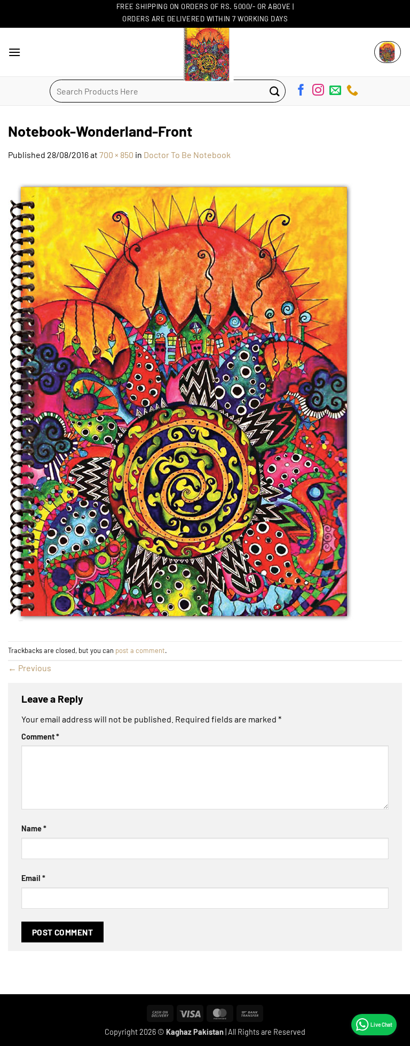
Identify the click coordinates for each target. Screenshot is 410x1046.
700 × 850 (116, 155)
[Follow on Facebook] (301, 92)
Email (33, 878)
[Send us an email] (335, 92)
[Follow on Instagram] (318, 92)
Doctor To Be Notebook (187, 155)
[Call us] (352, 92)
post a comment (140, 650)
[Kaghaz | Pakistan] (205, 52)
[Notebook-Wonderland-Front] (195, 400)
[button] (14, 52)
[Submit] (275, 91)
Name (33, 828)
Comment (40, 736)
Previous (29, 668)
